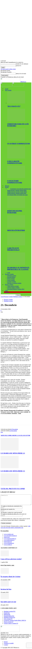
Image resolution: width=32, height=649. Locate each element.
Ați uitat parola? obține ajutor (8, 69)
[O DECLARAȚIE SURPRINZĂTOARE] (16, 158)
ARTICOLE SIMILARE (8, 435)
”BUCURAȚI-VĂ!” (14, 106)
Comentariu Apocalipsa (16, 189)
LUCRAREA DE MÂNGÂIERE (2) (13, 453)
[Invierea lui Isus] (5, 586)
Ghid (6, 290)
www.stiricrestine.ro (9, 540)
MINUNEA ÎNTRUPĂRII (16, 230)
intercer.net (7, 537)
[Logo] (6, 86)
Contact (6, 644)
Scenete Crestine (11, 281)
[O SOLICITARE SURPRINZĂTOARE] (16, 177)
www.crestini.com (8, 534)
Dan (2, 432)
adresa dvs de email (21, 73)
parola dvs (18, 65)
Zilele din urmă (23, 194)
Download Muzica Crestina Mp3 (15, 289)
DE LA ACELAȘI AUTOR (22, 435)
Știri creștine (8, 90)
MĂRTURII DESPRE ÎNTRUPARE (14, 212)
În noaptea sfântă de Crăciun (10, 576)
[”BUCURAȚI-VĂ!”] (16, 103)
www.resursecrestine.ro (10, 538)
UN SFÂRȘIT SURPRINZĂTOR (18, 143)
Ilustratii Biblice (11, 277)
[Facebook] (3, 314)
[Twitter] (9, 314)
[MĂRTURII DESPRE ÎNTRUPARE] (16, 207)
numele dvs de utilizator (22, 64)
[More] (27, 314)
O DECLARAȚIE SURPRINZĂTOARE (14, 162)
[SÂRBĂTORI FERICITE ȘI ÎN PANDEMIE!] (16, 120)
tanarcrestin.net (8, 541)
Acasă (6, 88)
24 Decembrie (13, 430)
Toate (8, 189)
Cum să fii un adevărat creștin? (11, 559)
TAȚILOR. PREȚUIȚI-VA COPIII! (13, 489)
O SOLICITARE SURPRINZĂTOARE (14, 181)
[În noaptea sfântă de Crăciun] (5, 573)
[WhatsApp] (21, 314)
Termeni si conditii (9, 643)
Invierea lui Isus (6, 589)
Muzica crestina (9, 284)
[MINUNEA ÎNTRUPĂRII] (16, 227)
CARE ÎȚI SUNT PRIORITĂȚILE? (13, 249)
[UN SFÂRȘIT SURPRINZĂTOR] (16, 140)
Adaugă (7, 292)
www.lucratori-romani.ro (10, 535)
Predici (7, 187)
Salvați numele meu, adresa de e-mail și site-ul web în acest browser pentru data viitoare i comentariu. (15, 519)
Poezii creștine (11, 278)
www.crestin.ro (8, 544)
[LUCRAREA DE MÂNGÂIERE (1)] (10, 467)
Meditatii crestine (11, 275)
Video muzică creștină (13, 286)
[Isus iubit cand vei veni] (5, 598)
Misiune (7, 186)
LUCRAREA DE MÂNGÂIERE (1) (13, 471)
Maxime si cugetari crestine (14, 283)
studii (8, 272)
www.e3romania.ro (9, 543)
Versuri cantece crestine (13, 287)
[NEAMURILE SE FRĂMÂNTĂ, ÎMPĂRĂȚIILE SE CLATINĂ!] (16, 264)
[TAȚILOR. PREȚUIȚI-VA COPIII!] (10, 485)
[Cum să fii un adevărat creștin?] (5, 555)
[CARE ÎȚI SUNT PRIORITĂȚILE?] (16, 245)
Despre (6, 641)
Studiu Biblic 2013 (15, 194)
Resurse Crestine (9, 274)
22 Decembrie (14, 429)
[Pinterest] (15, 314)
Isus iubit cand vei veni (8, 602)
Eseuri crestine (11, 280)
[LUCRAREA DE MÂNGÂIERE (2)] (10, 450)
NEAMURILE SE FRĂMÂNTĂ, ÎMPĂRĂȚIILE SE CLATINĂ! (18, 268)
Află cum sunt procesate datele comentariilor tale (15, 526)
